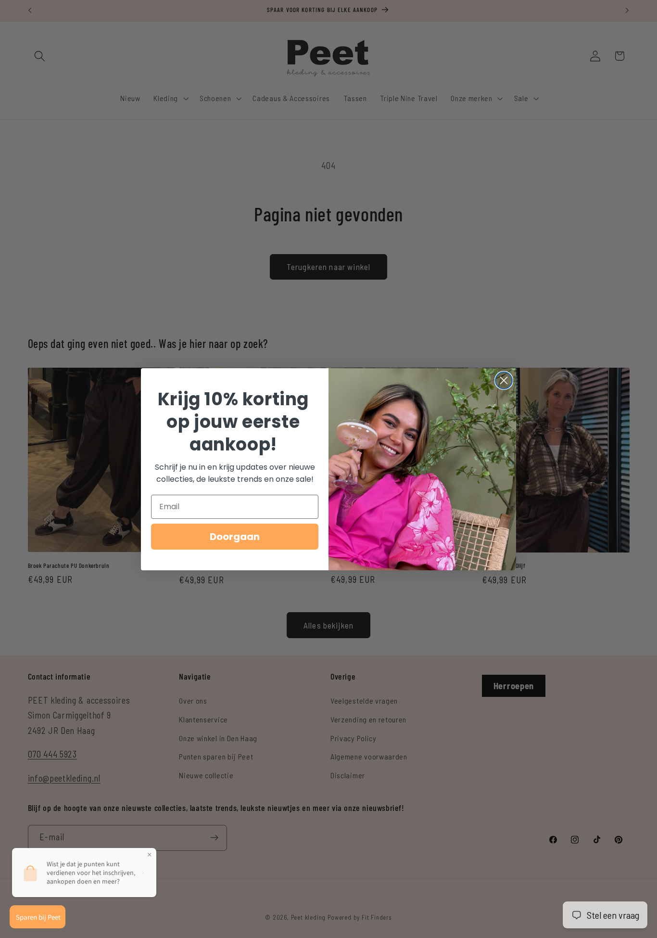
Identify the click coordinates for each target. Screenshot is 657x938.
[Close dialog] (503, 380)
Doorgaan (235, 536)
